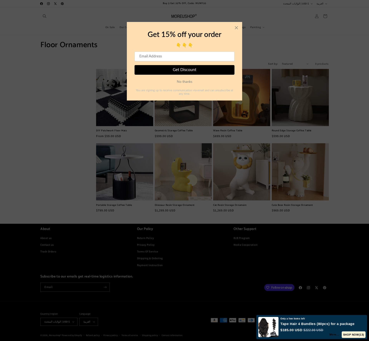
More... (334, 334)
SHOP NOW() (353, 334)
